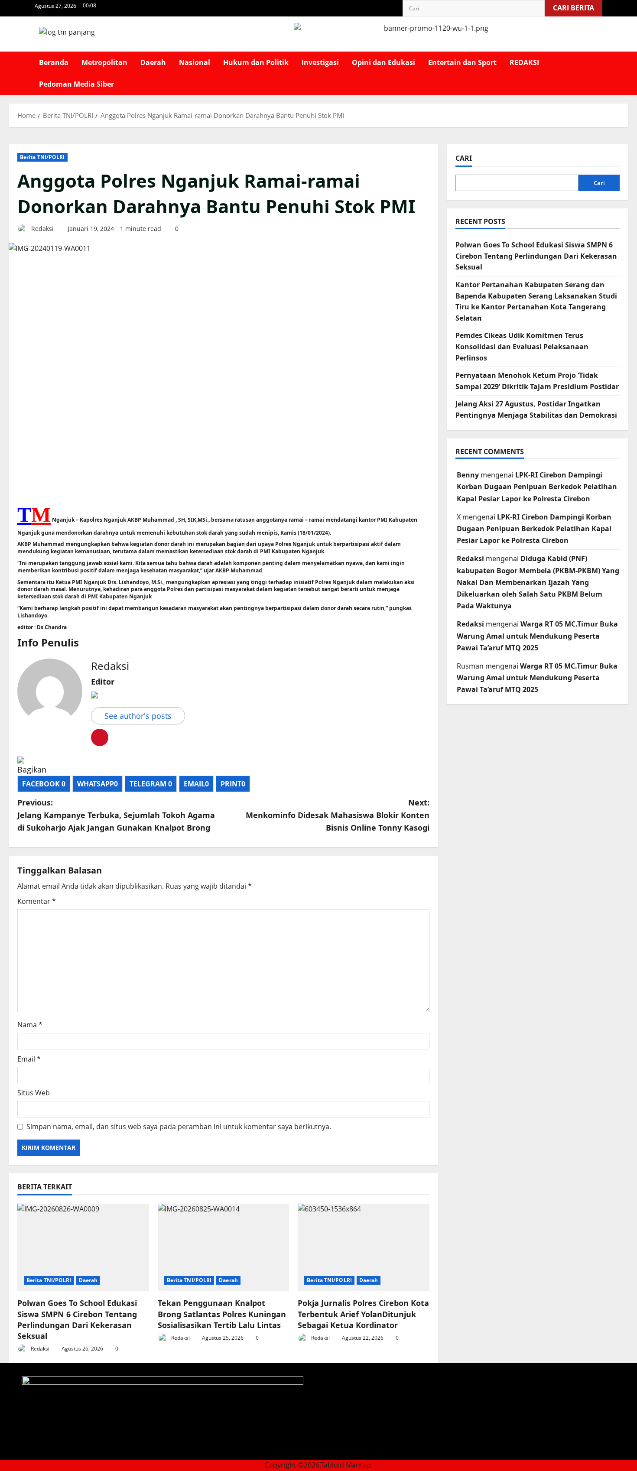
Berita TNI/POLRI (42, 157)
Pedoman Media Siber (76, 84)
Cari (463, 158)
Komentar (36, 901)
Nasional (194, 62)
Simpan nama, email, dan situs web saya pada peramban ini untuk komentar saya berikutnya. (178, 1126)
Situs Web (33, 1093)
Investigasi (320, 62)
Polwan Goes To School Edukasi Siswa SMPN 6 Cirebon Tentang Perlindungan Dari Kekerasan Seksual (77, 1319)
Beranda (53, 62)
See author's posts (138, 716)
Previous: (116, 815)
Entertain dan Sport (462, 62)
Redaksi (41, 228)
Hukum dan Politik (256, 62)
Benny (468, 475)
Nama (29, 1024)
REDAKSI (524, 62)
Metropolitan (104, 62)
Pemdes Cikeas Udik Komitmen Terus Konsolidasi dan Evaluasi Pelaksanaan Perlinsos (521, 346)
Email (29, 1059)
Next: (337, 815)
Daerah (153, 62)
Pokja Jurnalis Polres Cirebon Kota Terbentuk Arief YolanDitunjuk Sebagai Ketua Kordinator (363, 1314)
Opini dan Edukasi (383, 62)
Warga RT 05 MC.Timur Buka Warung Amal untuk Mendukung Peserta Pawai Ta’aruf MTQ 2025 (537, 635)
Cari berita (577, 6)
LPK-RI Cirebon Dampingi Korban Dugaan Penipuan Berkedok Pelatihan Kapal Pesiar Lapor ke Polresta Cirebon (537, 486)
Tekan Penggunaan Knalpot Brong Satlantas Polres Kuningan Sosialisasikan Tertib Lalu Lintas (222, 1314)
